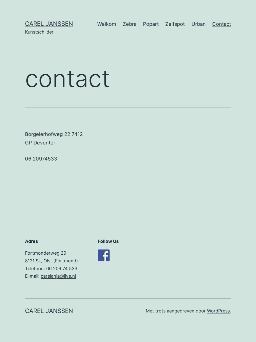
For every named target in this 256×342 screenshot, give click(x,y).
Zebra (129, 24)
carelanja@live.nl (58, 276)
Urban (199, 24)
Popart (151, 24)
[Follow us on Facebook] (104, 255)
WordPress (218, 310)
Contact (221, 24)
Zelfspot (175, 24)
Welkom (106, 24)
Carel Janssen (49, 23)
